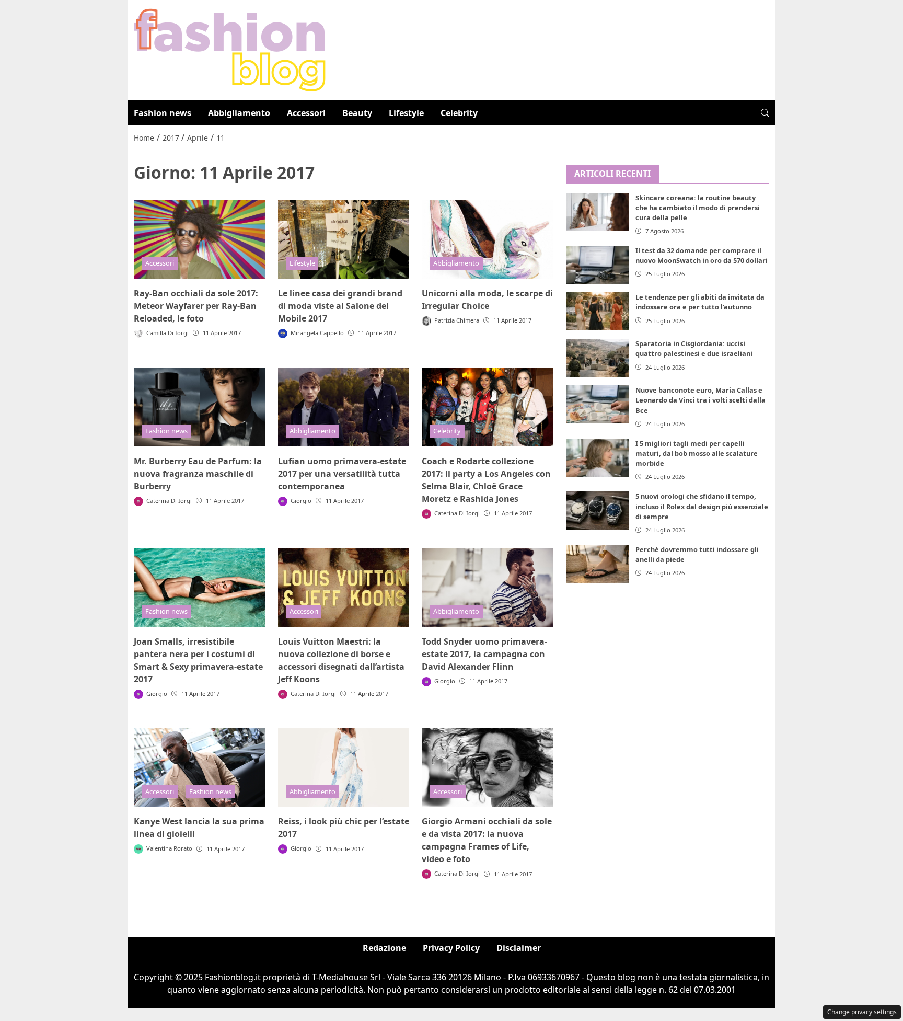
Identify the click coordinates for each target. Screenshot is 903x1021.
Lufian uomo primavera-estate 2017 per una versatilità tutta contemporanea (342, 473)
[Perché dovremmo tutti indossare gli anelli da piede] (598, 564)
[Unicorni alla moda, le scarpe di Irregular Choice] (487, 239)
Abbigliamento (239, 113)
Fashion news (162, 113)
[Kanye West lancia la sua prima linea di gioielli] (199, 767)
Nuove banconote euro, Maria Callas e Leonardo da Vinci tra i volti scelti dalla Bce (700, 400)
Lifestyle (406, 113)
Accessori (306, 113)
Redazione (384, 948)
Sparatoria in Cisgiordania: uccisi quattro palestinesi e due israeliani (693, 348)
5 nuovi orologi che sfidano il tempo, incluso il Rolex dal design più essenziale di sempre (701, 506)
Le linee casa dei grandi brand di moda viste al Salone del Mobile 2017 (340, 306)
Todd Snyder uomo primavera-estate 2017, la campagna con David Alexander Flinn (484, 654)
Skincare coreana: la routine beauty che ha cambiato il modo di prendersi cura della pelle (697, 207)
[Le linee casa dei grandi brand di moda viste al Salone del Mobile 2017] (344, 239)
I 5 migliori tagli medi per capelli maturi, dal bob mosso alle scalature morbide (696, 453)
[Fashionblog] (230, 49)
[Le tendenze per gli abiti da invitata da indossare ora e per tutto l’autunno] (598, 311)
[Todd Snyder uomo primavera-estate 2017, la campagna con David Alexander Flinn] (487, 587)
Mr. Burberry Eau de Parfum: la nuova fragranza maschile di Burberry (198, 473)
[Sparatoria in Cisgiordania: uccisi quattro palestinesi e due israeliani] (598, 358)
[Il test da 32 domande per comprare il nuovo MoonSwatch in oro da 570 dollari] (598, 265)
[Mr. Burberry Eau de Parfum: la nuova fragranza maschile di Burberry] (199, 407)
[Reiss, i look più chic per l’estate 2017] (344, 767)
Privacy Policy (451, 948)
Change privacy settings (862, 1011)
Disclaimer (518, 948)
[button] (765, 113)
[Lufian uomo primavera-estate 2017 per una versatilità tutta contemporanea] (344, 407)
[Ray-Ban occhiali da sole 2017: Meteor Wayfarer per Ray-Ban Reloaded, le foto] (199, 239)
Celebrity (459, 113)
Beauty (357, 113)
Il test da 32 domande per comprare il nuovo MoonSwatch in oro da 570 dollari (701, 255)
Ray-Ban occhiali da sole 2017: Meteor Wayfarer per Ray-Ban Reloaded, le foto (196, 306)
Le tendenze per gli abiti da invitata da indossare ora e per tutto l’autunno (700, 302)
